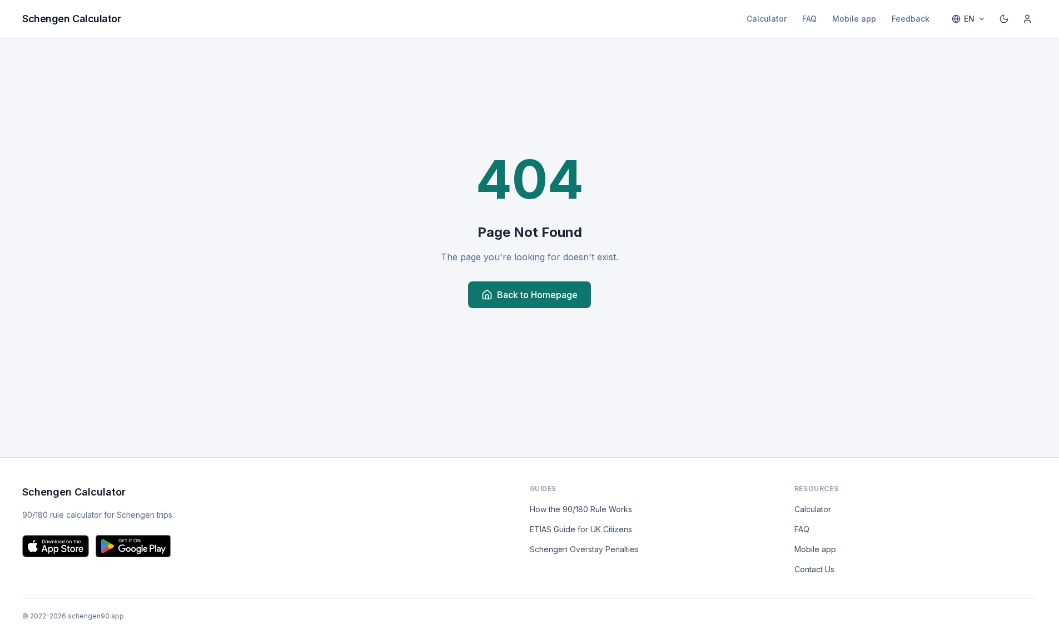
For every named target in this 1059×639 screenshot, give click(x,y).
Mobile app (854, 18)
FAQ (809, 18)
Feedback (910, 18)
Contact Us (814, 569)
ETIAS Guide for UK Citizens (581, 529)
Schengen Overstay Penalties (584, 549)
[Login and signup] (1027, 18)
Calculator (767, 18)
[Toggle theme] (1004, 18)
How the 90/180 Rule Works (581, 509)
